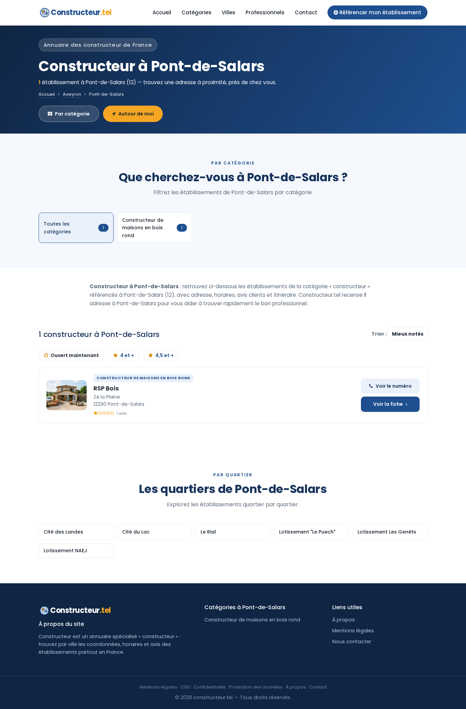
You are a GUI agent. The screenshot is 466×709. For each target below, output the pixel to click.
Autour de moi (136, 113)
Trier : (380, 333)
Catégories (196, 12)
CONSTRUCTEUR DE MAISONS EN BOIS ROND (143, 378)
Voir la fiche (388, 404)
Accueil (161, 12)
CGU (185, 687)
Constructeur (81, 12)
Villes (228, 12)
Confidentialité (209, 687)
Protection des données (255, 687)
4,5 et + (164, 355)
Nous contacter (351, 641)
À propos (343, 619)
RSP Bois (106, 388)
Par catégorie (72, 113)
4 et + (127, 355)
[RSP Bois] (66, 395)
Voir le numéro (394, 386)
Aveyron (72, 94)
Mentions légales (353, 630)
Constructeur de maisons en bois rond (252, 619)
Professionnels (265, 12)
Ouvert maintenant (74, 355)
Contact (306, 12)
